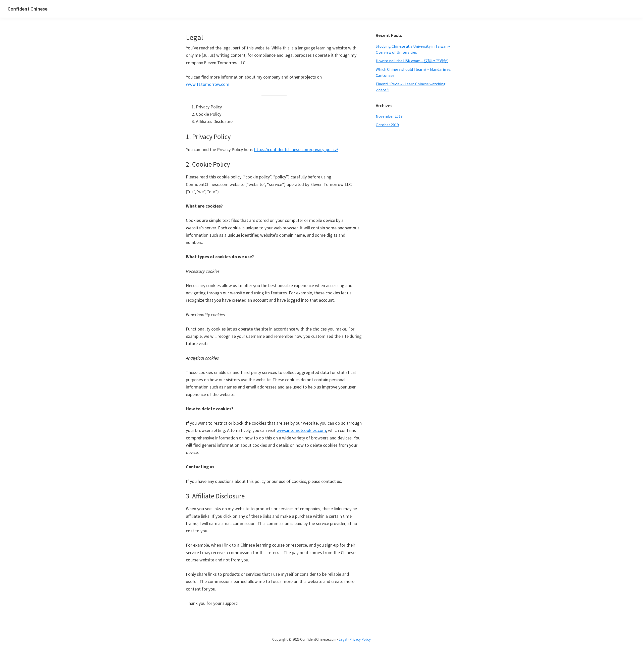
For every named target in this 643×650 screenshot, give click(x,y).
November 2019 (389, 116)
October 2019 (387, 124)
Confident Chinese (27, 9)
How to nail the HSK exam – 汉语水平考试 (412, 60)
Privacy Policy (360, 639)
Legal (343, 639)
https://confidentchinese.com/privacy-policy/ (296, 149)
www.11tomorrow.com (207, 84)
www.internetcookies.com (301, 430)
